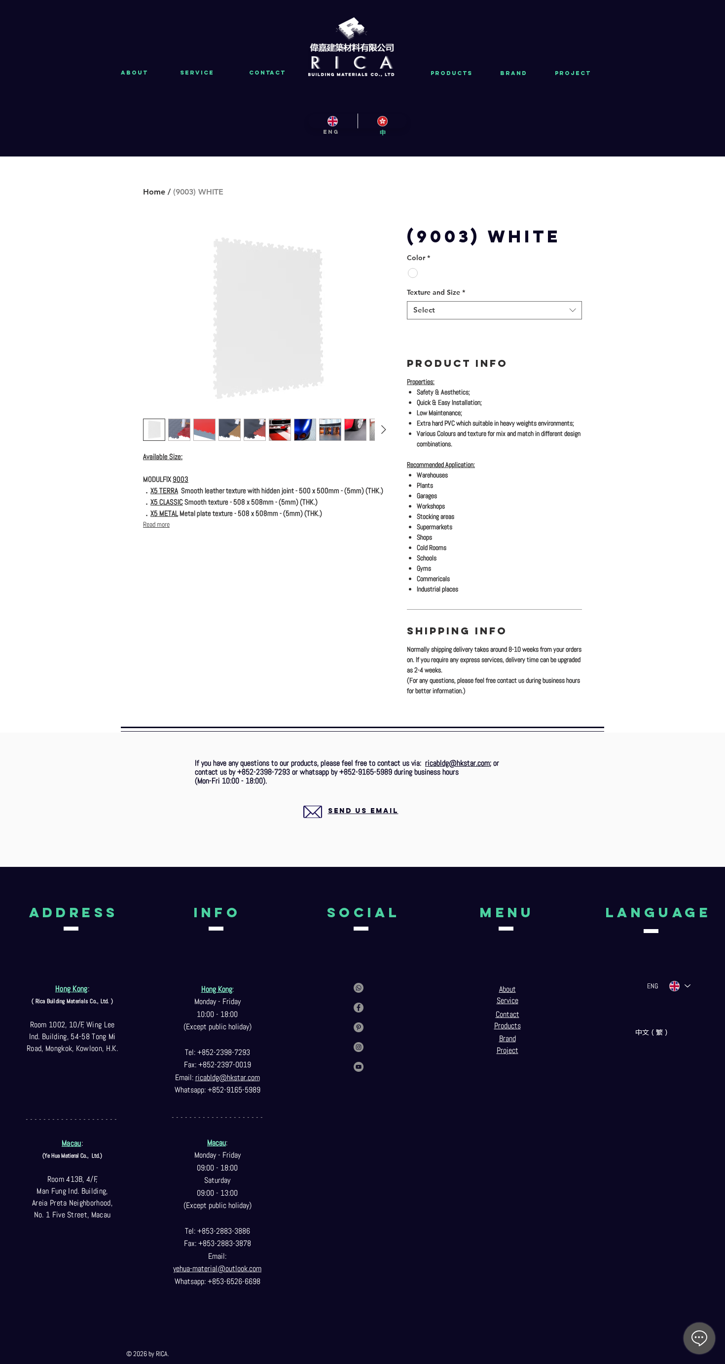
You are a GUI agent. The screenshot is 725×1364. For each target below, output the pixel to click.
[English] (333, 121)
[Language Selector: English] (679, 986)
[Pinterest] (358, 1027)
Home (154, 191)
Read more (156, 524)
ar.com (250, 1077)
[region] (351, 822)
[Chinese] (382, 121)
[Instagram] (358, 1047)
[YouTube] (358, 1067)
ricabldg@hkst (217, 1077)
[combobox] (494, 310)
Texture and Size (436, 292)
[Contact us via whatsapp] (358, 988)
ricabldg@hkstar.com (457, 763)
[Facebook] (358, 1008)
